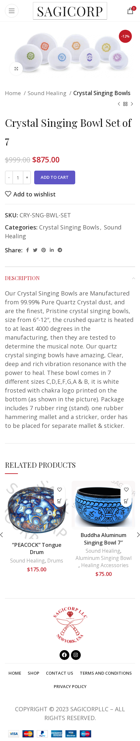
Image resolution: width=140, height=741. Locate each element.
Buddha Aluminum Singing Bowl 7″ (103, 538)
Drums (55, 560)
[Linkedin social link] (52, 250)
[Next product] (132, 104)
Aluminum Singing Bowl (104, 558)
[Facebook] (64, 655)
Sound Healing (48, 93)
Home (13, 93)
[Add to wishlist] (59, 490)
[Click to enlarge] (16, 68)
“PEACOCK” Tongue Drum (37, 548)
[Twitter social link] (35, 250)
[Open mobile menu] (12, 10)
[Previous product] (119, 104)
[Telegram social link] (60, 250)
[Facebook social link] (27, 250)
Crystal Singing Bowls (102, 93)
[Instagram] (76, 655)
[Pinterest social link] (43, 250)
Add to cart (55, 177)
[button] (59, 501)
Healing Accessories (105, 565)
